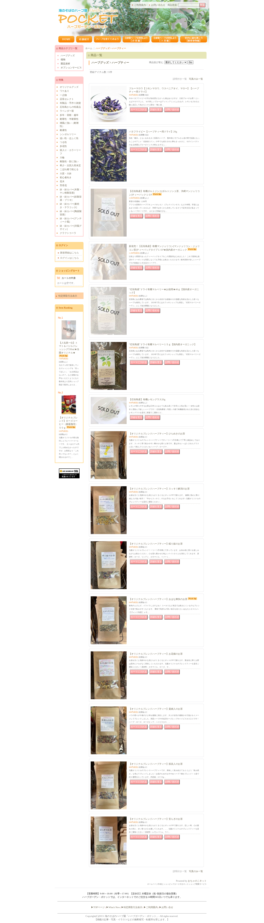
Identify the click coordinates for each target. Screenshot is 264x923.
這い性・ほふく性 (69, 138)
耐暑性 (63, 130)
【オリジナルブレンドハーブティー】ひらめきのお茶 (157, 433)
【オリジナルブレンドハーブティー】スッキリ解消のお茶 (159, 488)
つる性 (63, 142)
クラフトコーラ (68, 233)
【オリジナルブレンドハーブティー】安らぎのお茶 (156, 819)
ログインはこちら (69, 258)
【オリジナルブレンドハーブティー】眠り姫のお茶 (156, 543)
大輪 (62, 157)
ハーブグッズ (68, 55)
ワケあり (64, 91)
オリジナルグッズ (69, 87)
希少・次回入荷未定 (70, 165)
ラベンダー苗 (67, 111)
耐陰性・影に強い (69, 161)
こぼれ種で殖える (69, 169)
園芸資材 (65, 63)
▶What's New (113, 907)
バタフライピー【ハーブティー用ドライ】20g (153, 131)
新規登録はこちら (69, 252)
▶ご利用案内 (151, 907)
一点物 (63, 95)
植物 (63, 59)
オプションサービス (71, 67)
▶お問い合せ (166, 907)
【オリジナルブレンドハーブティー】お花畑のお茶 (156, 653)
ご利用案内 (140, 5)
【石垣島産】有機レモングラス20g (147, 399)
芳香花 (63, 185)
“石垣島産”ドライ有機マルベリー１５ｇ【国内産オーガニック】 (162, 344)
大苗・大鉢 (65, 173)
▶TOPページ (98, 907)
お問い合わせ (158, 5)
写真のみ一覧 (196, 79)
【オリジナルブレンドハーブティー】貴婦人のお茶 (156, 708)
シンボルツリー (68, 134)
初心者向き (65, 177)
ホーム (88, 48)
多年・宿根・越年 (69, 115)
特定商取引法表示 (67, 295)
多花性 (63, 146)
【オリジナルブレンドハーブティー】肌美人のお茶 (156, 764)
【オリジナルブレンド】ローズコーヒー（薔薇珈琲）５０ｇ (68, 422)
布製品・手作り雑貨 (70, 103)
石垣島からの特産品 (70, 107)
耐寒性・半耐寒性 (69, 119)
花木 (62, 181)
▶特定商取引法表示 (131, 907)
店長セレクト (67, 99)
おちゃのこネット (197, 880)
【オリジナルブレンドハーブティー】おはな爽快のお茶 (158, 599)
